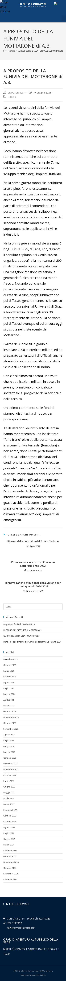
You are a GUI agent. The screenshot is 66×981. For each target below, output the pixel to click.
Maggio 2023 (9, 752)
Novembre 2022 (11, 769)
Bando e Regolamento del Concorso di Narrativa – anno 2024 (32, 641)
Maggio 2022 (9, 792)
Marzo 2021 (8, 844)
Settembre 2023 (10, 728)
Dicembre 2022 (10, 763)
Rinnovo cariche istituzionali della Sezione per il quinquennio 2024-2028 (33, 584)
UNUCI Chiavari (16, 92)
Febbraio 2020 (10, 879)
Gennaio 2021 (9, 856)
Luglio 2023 (8, 740)
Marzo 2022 (8, 804)
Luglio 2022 (8, 781)
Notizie (12, 96)
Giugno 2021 (9, 838)
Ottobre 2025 (9, 665)
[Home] (4, 50)
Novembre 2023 (11, 717)
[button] (64, 18)
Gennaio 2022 (9, 815)
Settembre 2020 (10, 873)
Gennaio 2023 (9, 757)
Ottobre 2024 (9, 676)
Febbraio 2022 (10, 810)
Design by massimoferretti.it (33, 975)
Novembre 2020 (11, 862)
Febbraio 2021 (10, 850)
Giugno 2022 (9, 786)
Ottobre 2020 (9, 867)
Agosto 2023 (9, 734)
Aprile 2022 (8, 798)
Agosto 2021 (9, 827)
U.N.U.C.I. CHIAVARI (33, 4)
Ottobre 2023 (9, 723)
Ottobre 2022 (9, 775)
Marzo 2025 (8, 670)
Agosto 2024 (9, 682)
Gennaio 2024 (9, 711)
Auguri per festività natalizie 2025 (19, 624)
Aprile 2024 (8, 699)
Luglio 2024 (8, 688)
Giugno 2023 (9, 746)
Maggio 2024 (9, 694)
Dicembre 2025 (10, 659)
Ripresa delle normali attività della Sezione (33, 541)
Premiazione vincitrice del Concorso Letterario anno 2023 (33, 563)
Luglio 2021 (8, 833)
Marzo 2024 (8, 705)
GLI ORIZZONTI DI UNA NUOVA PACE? (21, 635)
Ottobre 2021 (9, 821)
